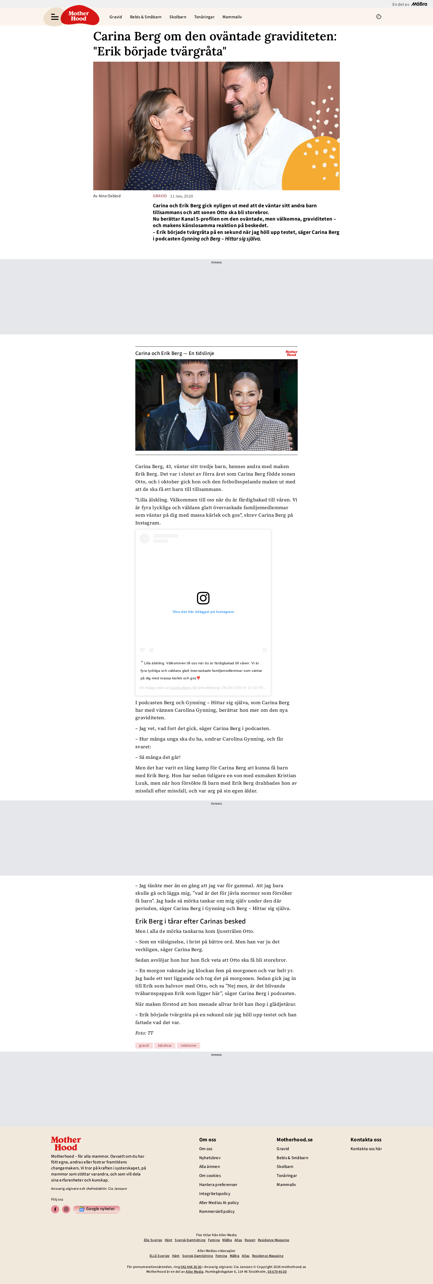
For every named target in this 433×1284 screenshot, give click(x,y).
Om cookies (210, 1176)
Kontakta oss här (366, 1149)
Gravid (116, 17)
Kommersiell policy (217, 1212)
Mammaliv (232, 17)
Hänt (168, 1240)
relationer (188, 1045)
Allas (238, 1240)
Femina (214, 1240)
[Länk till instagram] (66, 1209)
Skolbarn (177, 17)
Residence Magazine (273, 1240)
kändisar (165, 1045)
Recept (250, 1240)
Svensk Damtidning (190, 1240)
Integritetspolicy (214, 1194)
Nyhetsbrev (210, 1158)
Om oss (205, 1149)
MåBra (227, 1240)
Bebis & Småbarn (146, 17)
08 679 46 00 (277, 1271)
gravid (160, 196)
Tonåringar (204, 17)
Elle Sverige (153, 1240)
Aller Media (194, 1271)
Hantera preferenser (218, 1185)
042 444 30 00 (191, 1266)
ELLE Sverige (160, 1255)
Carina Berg (180, 688)
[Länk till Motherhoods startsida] (79, 16)
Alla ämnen (209, 1167)
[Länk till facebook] (55, 1209)
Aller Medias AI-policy (219, 1203)
